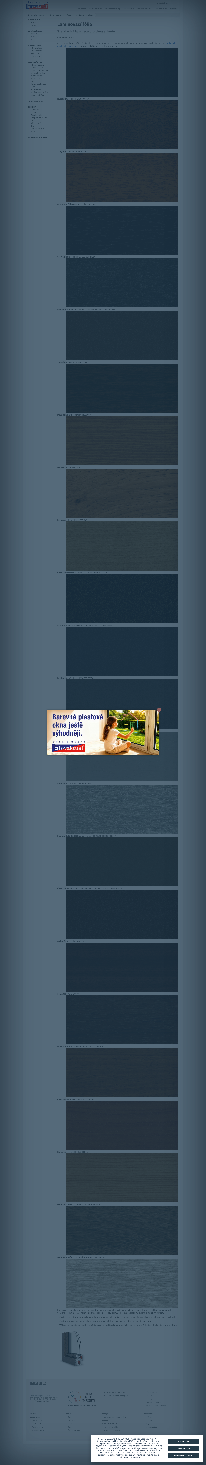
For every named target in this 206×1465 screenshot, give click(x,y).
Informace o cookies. (132, 1457)
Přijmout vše (183, 1441)
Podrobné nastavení (183, 1455)
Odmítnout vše (183, 1448)
